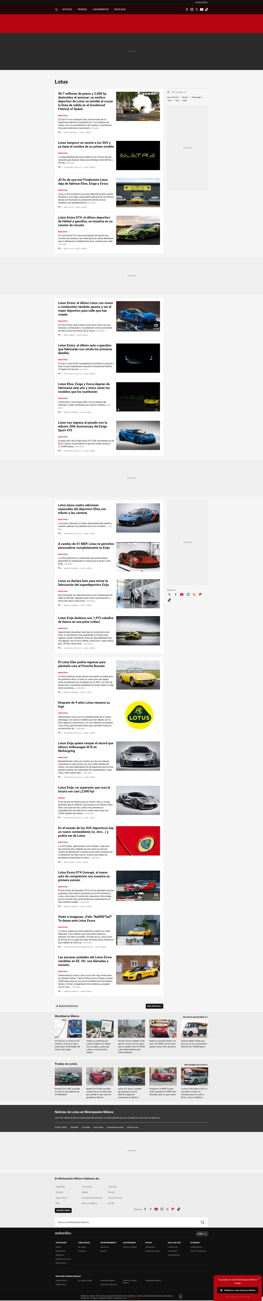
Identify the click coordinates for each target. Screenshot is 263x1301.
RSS (194, 594)
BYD (57, 1203)
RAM (185, 100)
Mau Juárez (69, 335)
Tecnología (86, 1127)
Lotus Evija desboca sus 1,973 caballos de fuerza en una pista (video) (86, 620)
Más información (134, 1298)
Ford (169, 100)
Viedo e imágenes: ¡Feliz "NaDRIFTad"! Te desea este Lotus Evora (85, 918)
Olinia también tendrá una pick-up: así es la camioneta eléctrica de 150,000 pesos (194, 1044)
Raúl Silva (69, 207)
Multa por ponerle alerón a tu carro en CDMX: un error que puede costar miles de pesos (162, 1044)
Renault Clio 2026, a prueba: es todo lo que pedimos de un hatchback (67, 1092)
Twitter (196, 9)
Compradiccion (174, 1255)
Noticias (67, 9)
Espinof (103, 1251)
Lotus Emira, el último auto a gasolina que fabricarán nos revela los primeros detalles (85, 349)
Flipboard (200, 594)
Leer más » (95, 128)
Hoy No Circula (132, 1127)
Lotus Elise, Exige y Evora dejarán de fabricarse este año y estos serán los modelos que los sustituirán (84, 388)
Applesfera (60, 1255)
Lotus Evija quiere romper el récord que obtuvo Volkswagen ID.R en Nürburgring (85, 747)
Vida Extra (82, 1251)
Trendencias (173, 1247)
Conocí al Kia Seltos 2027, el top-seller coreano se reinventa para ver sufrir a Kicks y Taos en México (194, 1093)
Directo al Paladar (130, 1247)
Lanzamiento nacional (115, 1127)
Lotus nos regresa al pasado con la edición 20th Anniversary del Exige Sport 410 (82, 426)
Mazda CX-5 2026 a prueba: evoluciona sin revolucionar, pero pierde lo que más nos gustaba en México (99, 1093)
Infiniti (61, 798)
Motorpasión (150, 1247)
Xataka (58, 1247)
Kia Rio (111, 1203)
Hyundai (59, 1192)
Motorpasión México (153, 1280)
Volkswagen (196, 97)
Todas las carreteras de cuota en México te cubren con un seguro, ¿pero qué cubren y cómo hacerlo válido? (98, 1047)
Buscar (202, 1222)
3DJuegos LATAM (85, 1280)
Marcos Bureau (71, 412)
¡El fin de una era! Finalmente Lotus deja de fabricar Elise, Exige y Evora (83, 181)
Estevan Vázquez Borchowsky (78, 947)
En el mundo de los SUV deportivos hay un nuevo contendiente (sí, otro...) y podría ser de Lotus (86, 832)
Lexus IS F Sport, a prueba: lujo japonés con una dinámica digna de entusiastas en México (130, 1093)
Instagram (191, 9)
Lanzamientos (100, 9)
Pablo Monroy (71, 132)
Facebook (186, 9)
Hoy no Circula (172, 97)
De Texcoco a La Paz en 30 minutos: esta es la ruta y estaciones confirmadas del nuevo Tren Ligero (67, 1045)
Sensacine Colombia (108, 1284)
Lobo (177, 100)
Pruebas (82, 9)
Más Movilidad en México (194, 1017)
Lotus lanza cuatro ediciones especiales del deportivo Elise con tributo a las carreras (82, 509)
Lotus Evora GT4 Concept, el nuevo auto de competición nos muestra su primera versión (84, 876)
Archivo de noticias (68, 1006)
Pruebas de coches (66, 1063)
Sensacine (105, 1247)
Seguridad (74, 1127)
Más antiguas (154, 1006)
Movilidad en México (67, 1016)
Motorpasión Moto (152, 1251)
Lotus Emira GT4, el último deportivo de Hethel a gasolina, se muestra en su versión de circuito (85, 221)
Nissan (185, 97)
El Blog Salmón (196, 1247)
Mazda (85, 1192)
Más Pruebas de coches (195, 1065)
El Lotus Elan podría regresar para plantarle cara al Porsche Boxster (81, 664)
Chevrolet (112, 1186)
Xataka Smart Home (63, 1259)
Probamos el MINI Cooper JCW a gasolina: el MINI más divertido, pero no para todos (162, 1092)
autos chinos (98, 1127)
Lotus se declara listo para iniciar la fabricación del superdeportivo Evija (83, 583)
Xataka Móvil (61, 1251)
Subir (200, 1234)
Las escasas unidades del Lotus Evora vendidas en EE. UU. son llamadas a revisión (85, 961)
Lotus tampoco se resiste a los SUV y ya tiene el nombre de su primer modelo (86, 144)
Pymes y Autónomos (198, 1251)
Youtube (201, 9)
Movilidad (120, 9)
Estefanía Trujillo (73, 167)
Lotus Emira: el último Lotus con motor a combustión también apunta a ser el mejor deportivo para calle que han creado (85, 308)
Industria (63, 116)
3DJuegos (82, 1247)
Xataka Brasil (61, 1284)
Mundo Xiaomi (61, 1263)
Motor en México (90, 1203)
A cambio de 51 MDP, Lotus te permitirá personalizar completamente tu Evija (86, 546)
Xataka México (61, 1280)
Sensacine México (108, 1280)
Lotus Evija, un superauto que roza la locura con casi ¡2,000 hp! (84, 789)
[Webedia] (201, 2)
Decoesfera (172, 1251)
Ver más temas (63, 1210)
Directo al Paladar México (130, 1281)
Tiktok (206, 9)
